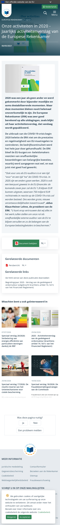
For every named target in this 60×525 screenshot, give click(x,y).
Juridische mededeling (12, 466)
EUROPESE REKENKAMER (12, 19)
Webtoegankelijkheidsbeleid (15, 480)
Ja (23, 422)
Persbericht (14, 265)
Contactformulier (38, 466)
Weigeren (11, 517)
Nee (35, 422)
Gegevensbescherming (12, 471)
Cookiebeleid (8, 475)
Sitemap (34, 475)
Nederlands (51, 6)
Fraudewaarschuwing (40, 480)
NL (42, 243)
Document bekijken (28, 243)
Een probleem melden (30, 430)
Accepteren (25, 517)
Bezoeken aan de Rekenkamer (44, 471)
